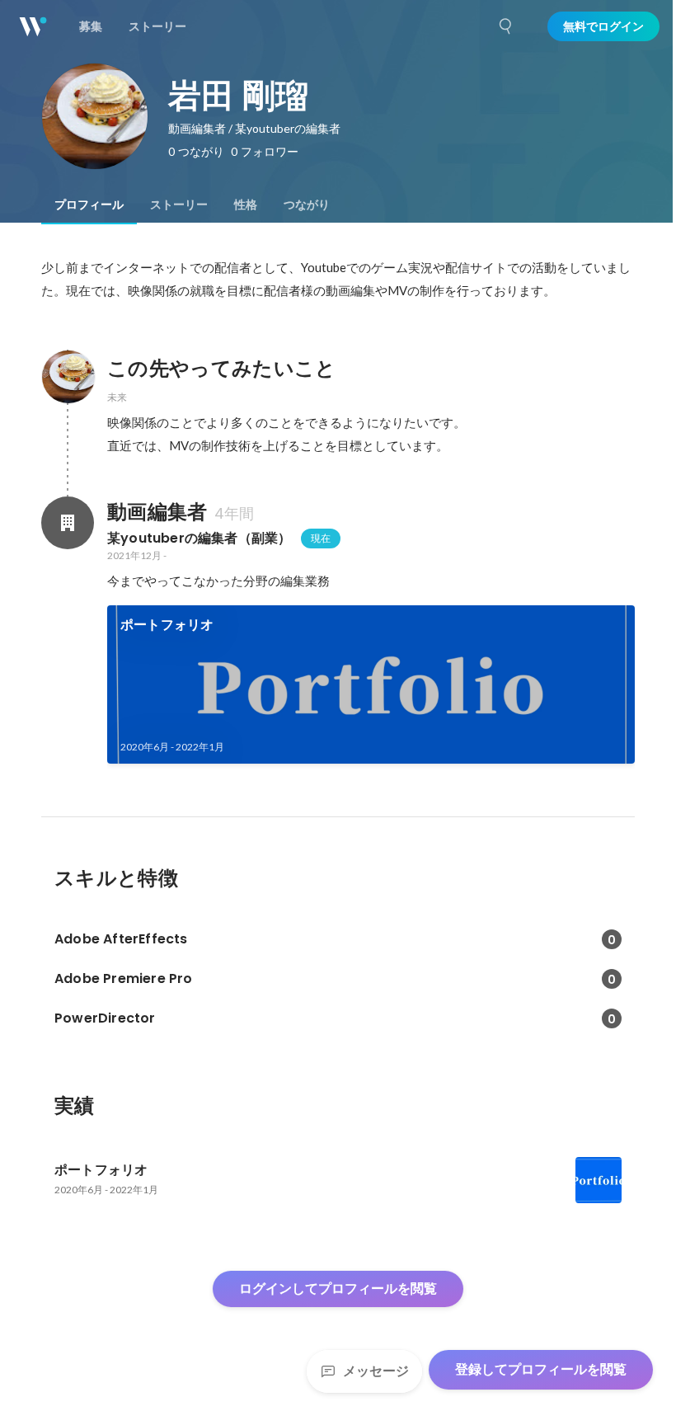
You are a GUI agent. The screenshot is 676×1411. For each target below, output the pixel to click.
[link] (371, 684)
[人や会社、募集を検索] (506, 26)
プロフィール (89, 204)
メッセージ (376, 1371)
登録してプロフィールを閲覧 (541, 1369)
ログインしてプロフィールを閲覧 (338, 1288)
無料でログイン (603, 26)
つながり (307, 204)
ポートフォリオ (167, 624)
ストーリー (179, 204)
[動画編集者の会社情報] (67, 522)
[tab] (89, 204)
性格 (245, 204)
